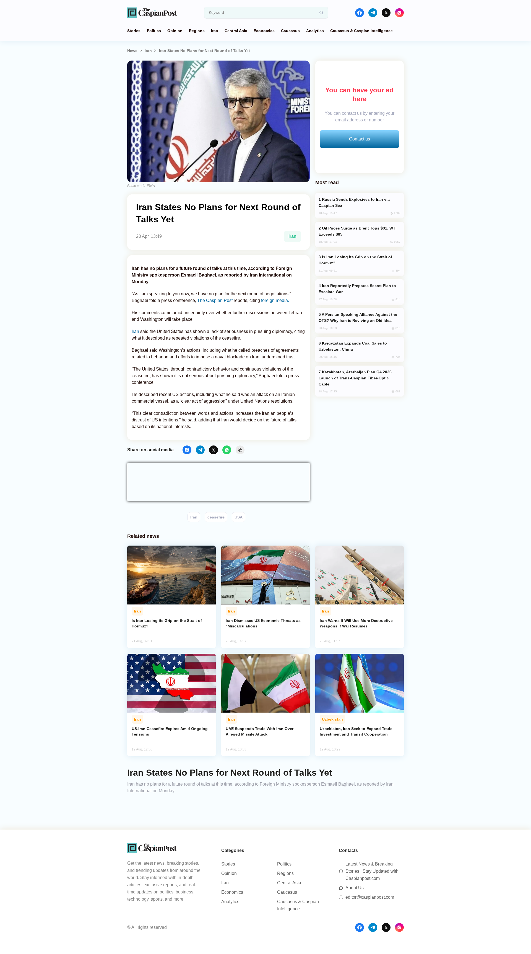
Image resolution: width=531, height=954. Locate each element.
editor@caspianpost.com (369, 897)
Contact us (359, 139)
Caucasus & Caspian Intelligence (361, 30)
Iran (214, 30)
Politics (154, 30)
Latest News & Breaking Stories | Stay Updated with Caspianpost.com (372, 871)
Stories (133, 30)
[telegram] (372, 12)
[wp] (226, 449)
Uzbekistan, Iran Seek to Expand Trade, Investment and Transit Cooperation (357, 731)
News (132, 50)
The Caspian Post (215, 300)
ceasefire (216, 517)
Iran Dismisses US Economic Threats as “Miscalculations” (263, 623)
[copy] (240, 449)
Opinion (175, 30)
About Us (354, 887)
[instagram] (399, 12)
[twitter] (386, 12)
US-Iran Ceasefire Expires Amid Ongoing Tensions (170, 731)
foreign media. (275, 300)
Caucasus (290, 30)
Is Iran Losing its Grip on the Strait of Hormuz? (167, 623)
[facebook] (359, 12)
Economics (264, 30)
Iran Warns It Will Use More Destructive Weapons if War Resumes (356, 623)
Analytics (315, 30)
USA (239, 517)
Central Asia (236, 30)
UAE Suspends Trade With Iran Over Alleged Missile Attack (259, 731)
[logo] (152, 12)
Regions (197, 30)
